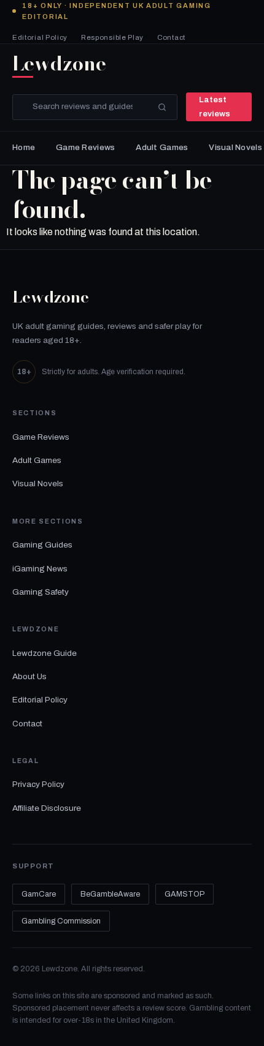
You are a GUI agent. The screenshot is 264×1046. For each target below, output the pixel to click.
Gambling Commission (61, 921)
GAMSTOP (184, 894)
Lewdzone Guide (44, 653)
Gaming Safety (40, 591)
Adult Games (162, 147)
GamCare (38, 894)
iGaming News (40, 568)
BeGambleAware (110, 894)
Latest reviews (214, 106)
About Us (29, 676)
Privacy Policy (38, 784)
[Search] (162, 107)
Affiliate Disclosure (46, 808)
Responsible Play (112, 37)
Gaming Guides (42, 544)
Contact (171, 37)
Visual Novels (235, 147)
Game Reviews (85, 147)
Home (23, 147)
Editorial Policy (40, 37)
